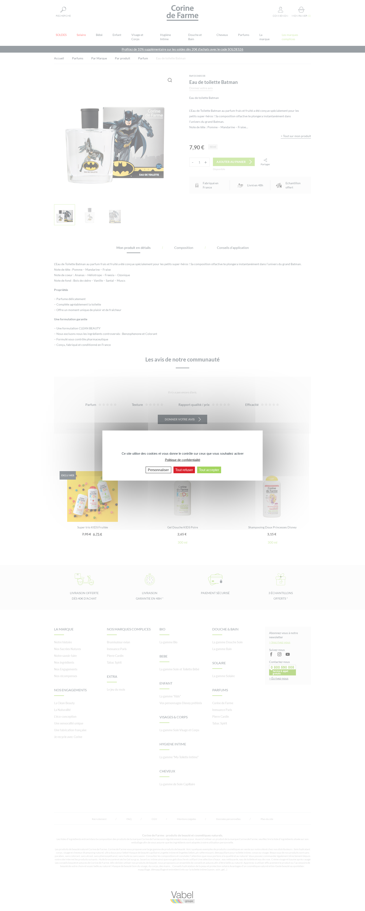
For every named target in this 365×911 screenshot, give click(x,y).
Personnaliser (158, 470)
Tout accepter (209, 470)
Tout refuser (184, 470)
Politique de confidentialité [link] (182, 460)
